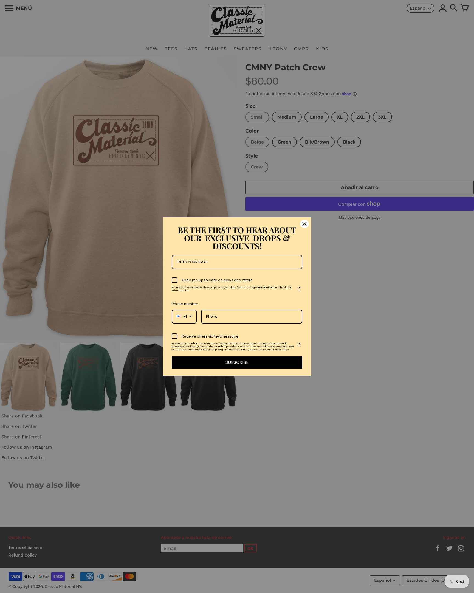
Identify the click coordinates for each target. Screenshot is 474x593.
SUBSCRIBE (237, 362)
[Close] (304, 224)
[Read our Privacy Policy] (299, 288)
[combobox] (184, 317)
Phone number (185, 304)
